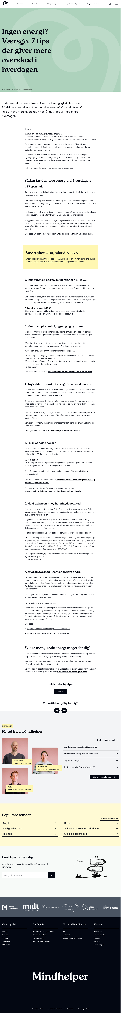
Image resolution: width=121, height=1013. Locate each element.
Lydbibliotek (6, 941)
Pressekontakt (99, 935)
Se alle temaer (108, 818)
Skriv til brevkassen (102, 777)
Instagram (97, 941)
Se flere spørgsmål (106, 740)
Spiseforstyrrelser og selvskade (81, 828)
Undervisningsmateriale (41, 941)
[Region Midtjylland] (30, 907)
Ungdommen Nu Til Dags (72, 938)
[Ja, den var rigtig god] (56, 710)
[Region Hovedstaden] (10, 907)
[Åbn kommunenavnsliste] (51, 875)
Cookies (70, 1009)
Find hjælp (5, 938)
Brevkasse (6, 935)
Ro (64, 931)
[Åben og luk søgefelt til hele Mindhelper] (109, 3)
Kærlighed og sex (12, 828)
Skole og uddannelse (75, 833)
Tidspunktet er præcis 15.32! (38, 308)
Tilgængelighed (83, 1009)
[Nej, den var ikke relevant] (64, 710)
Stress (67, 823)
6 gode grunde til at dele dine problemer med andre (48, 628)
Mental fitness (12, 89)
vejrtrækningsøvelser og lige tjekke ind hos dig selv (57, 491)
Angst (6, 823)
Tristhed (7, 833)
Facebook (97, 938)
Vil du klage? (99, 945)
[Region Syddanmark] (90, 907)
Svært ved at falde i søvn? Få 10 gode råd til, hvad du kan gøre (63, 234)
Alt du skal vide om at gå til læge (72, 672)
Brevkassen (7, 726)
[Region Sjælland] (70, 907)
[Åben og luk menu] (116, 3)
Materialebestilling (39, 935)
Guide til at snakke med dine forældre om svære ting (49, 633)
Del (59, 691)
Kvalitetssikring (38, 938)
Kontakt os (98, 931)
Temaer (5, 931)
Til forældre (6, 945)
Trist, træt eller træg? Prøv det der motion (60, 430)
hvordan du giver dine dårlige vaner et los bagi (70, 371)
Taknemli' (66, 935)
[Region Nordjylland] (50, 907)
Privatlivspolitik (37, 1009)
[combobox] (28, 875)
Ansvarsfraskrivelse (55, 1009)
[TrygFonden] (110, 907)
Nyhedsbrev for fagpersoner (43, 931)
